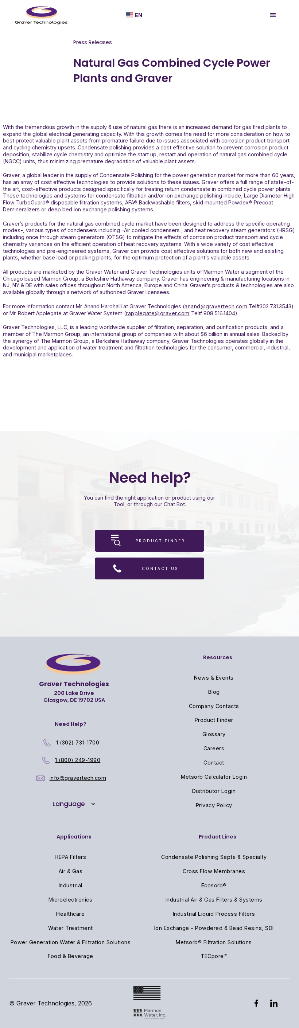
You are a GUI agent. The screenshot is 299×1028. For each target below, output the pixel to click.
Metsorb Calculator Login (214, 777)
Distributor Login (214, 791)
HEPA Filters (70, 857)
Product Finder (214, 720)
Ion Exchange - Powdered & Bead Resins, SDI (214, 928)
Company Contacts (214, 706)
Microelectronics (70, 899)
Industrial (70, 885)
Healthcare (70, 914)
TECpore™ (214, 956)
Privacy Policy (214, 805)
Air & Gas (71, 871)
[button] (134, 15)
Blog (214, 692)
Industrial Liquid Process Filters (214, 914)
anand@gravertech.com (216, 306)
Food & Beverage (70, 956)
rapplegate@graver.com (158, 313)
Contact (213, 762)
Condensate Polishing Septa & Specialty (214, 857)
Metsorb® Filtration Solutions (214, 942)
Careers (214, 748)
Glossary (214, 734)
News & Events (214, 678)
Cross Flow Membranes (214, 871)
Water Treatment (70, 928)
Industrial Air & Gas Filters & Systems (214, 899)
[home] (41, 15)
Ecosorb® (214, 885)
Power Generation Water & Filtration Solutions (71, 942)
